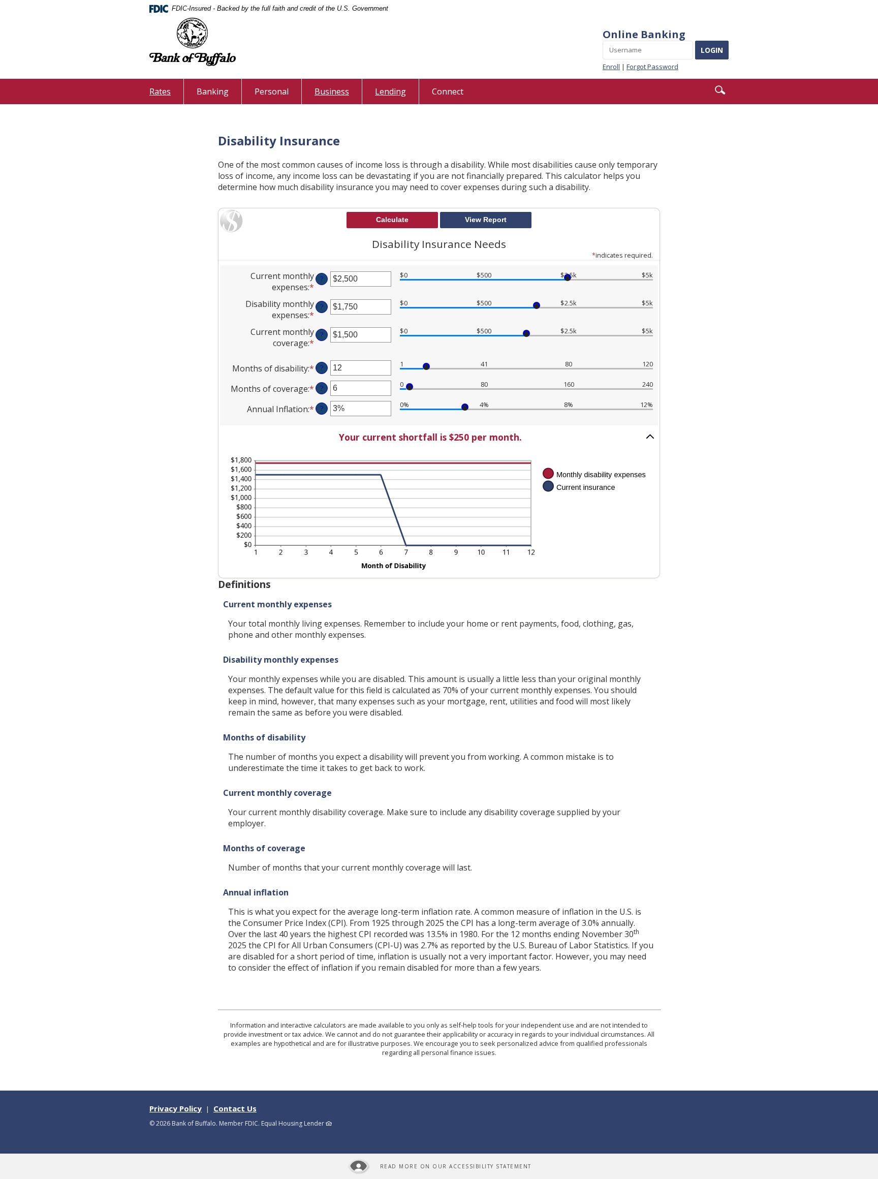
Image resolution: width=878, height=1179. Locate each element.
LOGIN (712, 50)
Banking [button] (213, 91)
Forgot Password (652, 66)
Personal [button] (272, 91)
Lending (390, 91)
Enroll (611, 66)
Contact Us (235, 1108)
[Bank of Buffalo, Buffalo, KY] (192, 42)
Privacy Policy (175, 1108)
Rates (166, 94)
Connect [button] (447, 91)
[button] (720, 90)
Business (332, 91)
